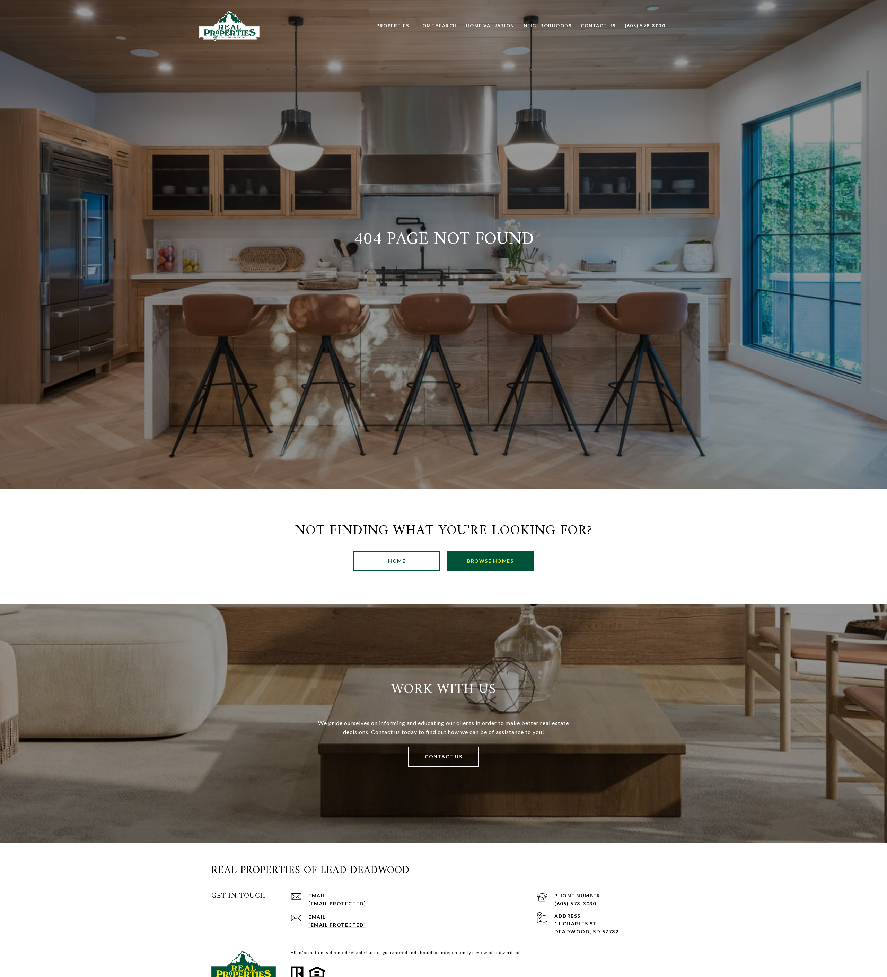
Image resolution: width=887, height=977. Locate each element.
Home (396, 561)
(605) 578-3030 (575, 903)
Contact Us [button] (443, 756)
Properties (392, 25)
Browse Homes (490, 561)
